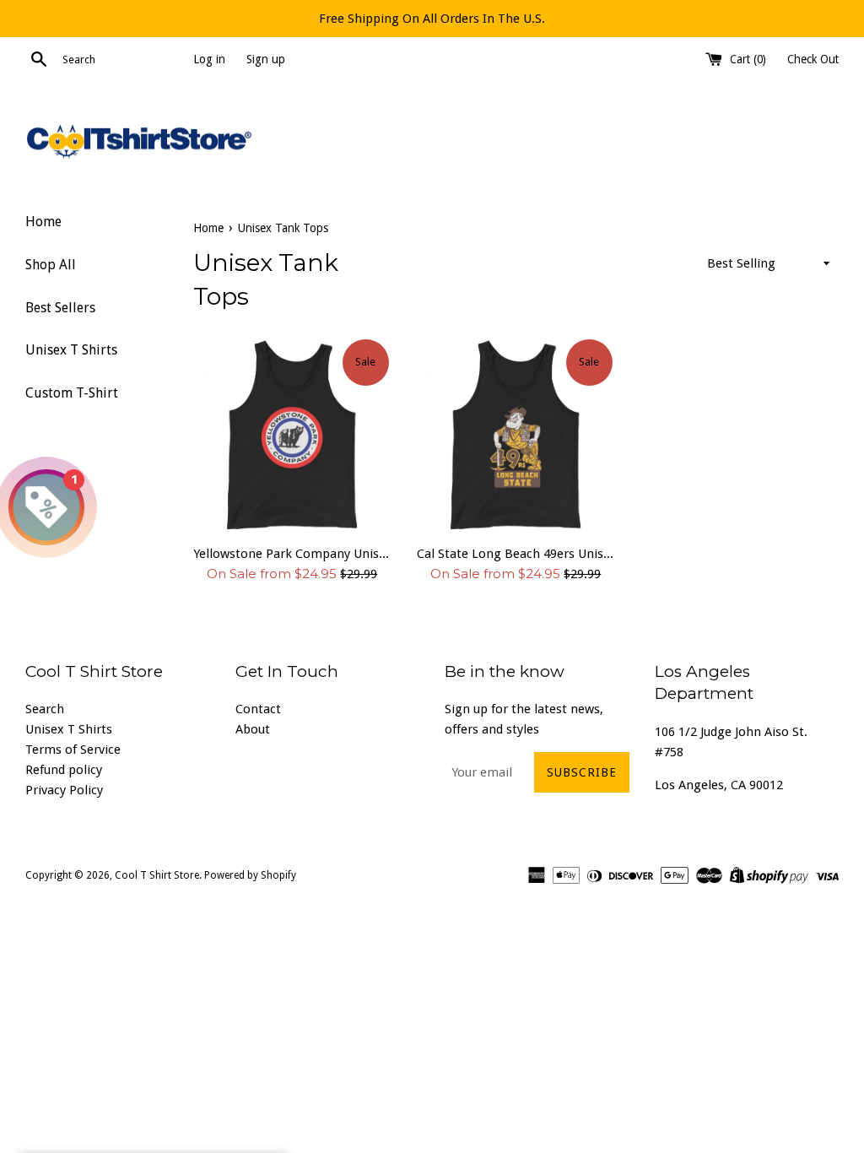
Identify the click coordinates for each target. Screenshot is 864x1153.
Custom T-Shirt (71, 393)
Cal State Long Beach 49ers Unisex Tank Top (516, 553)
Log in (209, 59)
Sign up (265, 59)
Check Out (813, 59)
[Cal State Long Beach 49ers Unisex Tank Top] (516, 436)
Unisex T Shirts (71, 350)
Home (43, 222)
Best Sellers (60, 308)
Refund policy (63, 769)
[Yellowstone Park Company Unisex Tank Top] (292, 436)
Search (44, 709)
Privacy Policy (64, 790)
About (252, 729)
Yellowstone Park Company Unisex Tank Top (292, 553)
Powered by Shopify (250, 875)
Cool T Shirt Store (157, 875)
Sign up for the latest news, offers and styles (524, 719)
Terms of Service (73, 749)
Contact (258, 709)
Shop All (50, 265)
